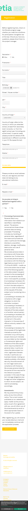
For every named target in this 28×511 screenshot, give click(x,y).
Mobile (4, 153)
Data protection (7, 500)
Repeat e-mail (7, 192)
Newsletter (6, 490)
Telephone (5, 144)
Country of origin (8, 115)
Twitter (5, 484)
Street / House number (10, 92)
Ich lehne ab (7, 509)
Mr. (13, 57)
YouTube (5, 485)
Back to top (6, 496)
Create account (9, 429)
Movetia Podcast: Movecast (10, 489)
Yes (5, 208)
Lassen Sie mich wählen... (7, 506)
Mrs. (5, 57)
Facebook (5, 480)
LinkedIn (5, 482)
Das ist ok (20, 509)
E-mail (4, 184)
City (3, 107)
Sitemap (5, 498)
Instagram (6, 479)
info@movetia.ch (7, 471)
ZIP (3, 100)
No (12, 208)
